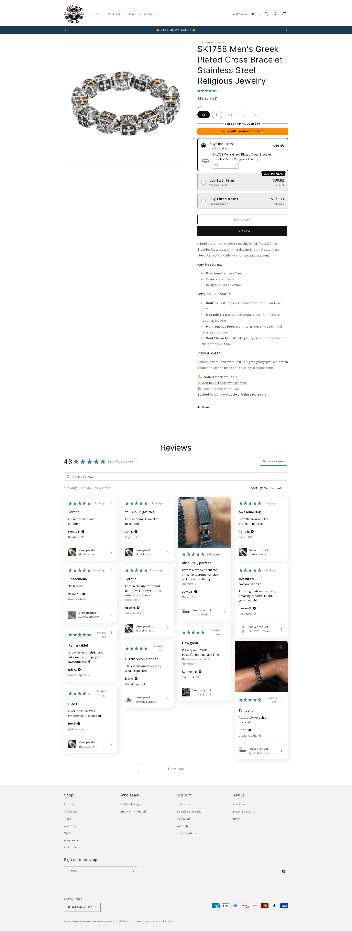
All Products (72, 847)
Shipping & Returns (189, 812)
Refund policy (126, 921)
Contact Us (184, 804)
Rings (67, 819)
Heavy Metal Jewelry (83, 921)
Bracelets (70, 804)
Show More (189, 583)
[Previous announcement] (65, 30)
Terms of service (163, 921)
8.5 (232, 115)
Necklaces (70, 812)
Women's (70, 826)
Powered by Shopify (104, 921)
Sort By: (257, 488)
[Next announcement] (286, 30)
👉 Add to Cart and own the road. (222, 383)
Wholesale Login (130, 804)
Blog (236, 819)
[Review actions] (111, 503)
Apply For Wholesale (133, 812)
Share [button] (205, 407)
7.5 (204, 114)
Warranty (182, 826)
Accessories (72, 840)
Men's (67, 833)
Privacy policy (144, 921)
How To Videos (186, 833)
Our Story (239, 804)
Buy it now (242, 231)
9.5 (259, 115)
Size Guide (183, 819)
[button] (97, 14)
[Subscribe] (132, 871)
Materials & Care (243, 812)
